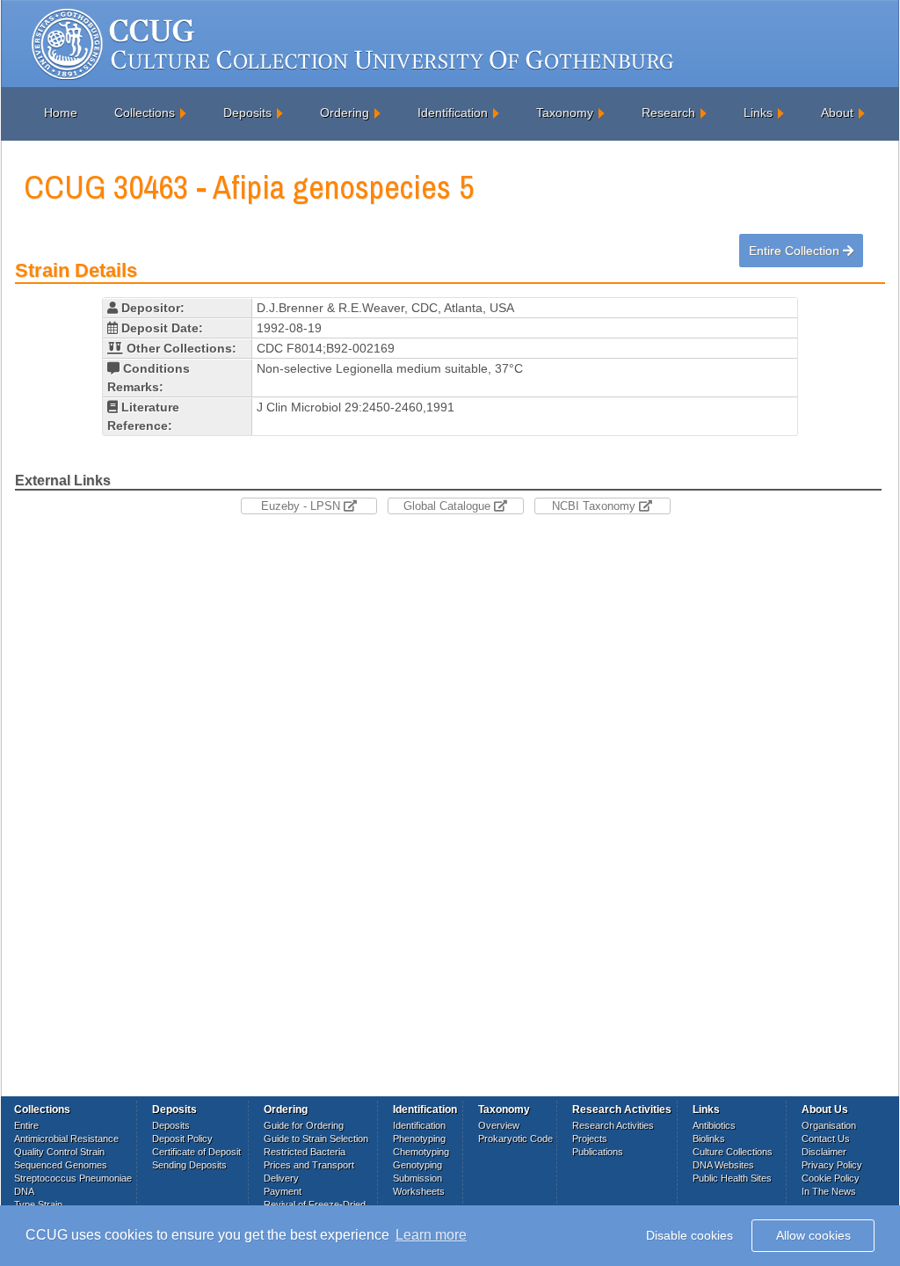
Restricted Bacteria (304, 1151)
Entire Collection (796, 251)
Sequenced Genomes (60, 1165)
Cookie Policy (831, 1178)
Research (668, 113)
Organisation (829, 1125)
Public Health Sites (732, 1178)
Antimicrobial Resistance (66, 1138)
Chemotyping (421, 1151)
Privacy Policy (832, 1165)
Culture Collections (733, 1151)
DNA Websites (723, 1165)
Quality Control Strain (59, 1151)
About (837, 113)
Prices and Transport (309, 1165)
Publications (597, 1151)
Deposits (247, 113)
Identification (452, 113)
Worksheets (419, 1191)
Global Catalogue (448, 506)
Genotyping (417, 1165)
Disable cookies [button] (689, 1235)
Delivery (281, 1178)
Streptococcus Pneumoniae (73, 1178)
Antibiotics (714, 1125)
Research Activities (613, 1125)
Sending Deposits (189, 1165)
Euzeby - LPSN (302, 506)
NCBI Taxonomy (595, 506)
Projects (589, 1138)
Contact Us (826, 1138)
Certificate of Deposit (196, 1151)
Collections (144, 113)
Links (758, 113)
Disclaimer (824, 1151)
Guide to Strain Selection (316, 1138)
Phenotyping (419, 1138)
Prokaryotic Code (515, 1138)
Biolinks (709, 1138)
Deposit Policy (182, 1138)
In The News (829, 1191)
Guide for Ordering (304, 1125)
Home (60, 113)
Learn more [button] (431, 1234)
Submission (417, 1178)
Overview (498, 1125)
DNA (24, 1191)
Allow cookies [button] (813, 1235)
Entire (26, 1125)
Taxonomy (564, 113)
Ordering (344, 113)
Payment (282, 1191)
